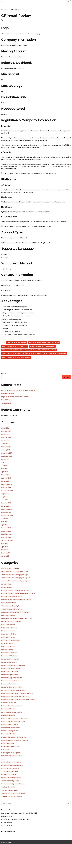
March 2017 (5, 475)
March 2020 (5, 428)
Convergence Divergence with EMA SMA (15, 612)
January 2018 (5, 450)
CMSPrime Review (7, 394)
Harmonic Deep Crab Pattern (11, 678)
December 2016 (6, 484)
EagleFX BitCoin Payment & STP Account (15, 397)
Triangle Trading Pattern (9, 790)
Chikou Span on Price (8, 603)
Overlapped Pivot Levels (9, 725)
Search (3, 374)
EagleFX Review (6, 400)
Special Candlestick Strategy (11, 778)
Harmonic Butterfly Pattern (10, 668)
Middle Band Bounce (8, 715)
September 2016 (7, 491)
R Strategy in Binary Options (11, 753)
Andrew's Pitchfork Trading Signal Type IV (15, 581)
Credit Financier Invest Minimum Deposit (42, 346)
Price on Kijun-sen (7, 743)
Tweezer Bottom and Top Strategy (13, 793)
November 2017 (6, 456)
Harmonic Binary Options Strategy (13, 665)
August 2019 (5, 434)
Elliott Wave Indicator (8, 631)
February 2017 (6, 478)
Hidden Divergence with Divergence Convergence (18, 700)
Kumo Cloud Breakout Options (11, 712)
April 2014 (4, 547)
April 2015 (4, 525)
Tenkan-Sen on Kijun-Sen (10, 781)
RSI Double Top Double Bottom (12, 765)
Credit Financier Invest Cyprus (16, 342)
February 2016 (6, 503)
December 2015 (6, 509)
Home (3, 10)
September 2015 (7, 516)
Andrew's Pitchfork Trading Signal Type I (15, 572)
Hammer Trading (7, 650)
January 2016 (5, 506)
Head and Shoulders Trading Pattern (13, 690)
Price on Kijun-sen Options (10, 746)
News (7, 10)
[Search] (69, 803)
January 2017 (5, 481)
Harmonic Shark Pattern (9, 684)
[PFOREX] (2, 1)
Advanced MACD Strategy (10, 568)
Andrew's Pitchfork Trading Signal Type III (15, 578)
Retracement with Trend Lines (11, 756)
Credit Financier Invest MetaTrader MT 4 (14, 346)
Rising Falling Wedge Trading (11, 762)
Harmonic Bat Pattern (9, 662)
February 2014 (6, 553)
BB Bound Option (7, 587)
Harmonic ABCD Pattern (9, 656)
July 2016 (4, 497)
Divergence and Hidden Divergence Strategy (16, 618)
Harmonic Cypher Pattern (10, 675)
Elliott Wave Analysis (8, 625)
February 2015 (6, 528)
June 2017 (4, 466)
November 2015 (6, 512)
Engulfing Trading (7, 643)
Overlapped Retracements (10, 728)
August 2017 (5, 459)
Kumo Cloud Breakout (8, 709)
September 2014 (7, 540)
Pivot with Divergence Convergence (13, 737)
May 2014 (4, 544)
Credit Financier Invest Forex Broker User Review (43, 342)
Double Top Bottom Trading (11, 622)
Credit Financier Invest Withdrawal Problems (16, 357)
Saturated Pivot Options (9, 771)
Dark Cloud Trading (8, 615)
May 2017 (4, 469)
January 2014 (5, 556)
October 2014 (6, 537)
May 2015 (4, 522)
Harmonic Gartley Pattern (10, 681)
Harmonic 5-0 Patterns (9, 653)
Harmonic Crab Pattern (9, 671)
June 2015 (4, 519)
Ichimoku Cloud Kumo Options (11, 706)
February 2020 (6, 431)
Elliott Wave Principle (8, 634)
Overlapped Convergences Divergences (15, 718)
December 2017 (6, 453)
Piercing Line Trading (8, 734)
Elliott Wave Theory (8, 637)
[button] (68, 803)
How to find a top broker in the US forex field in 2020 (19, 390)
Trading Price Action (8, 787)
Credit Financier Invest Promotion (13, 353)
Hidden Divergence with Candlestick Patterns (17, 693)
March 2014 (5, 550)
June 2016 (4, 500)
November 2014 (6, 534)
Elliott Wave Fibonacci (9, 628)
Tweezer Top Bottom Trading (11, 796)
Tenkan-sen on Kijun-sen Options (12, 784)
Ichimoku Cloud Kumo (8, 703)
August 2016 (5, 494)
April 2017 (4, 472)
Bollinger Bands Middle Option (11, 597)
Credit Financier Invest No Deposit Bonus (15, 350)
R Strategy (5, 750)
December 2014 (6, 531)
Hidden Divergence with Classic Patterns (15, 696)
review (3, 759)
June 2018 (4, 444)
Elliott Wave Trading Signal (10, 640)
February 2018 (6, 447)
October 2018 (6, 437)
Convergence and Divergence (11, 609)
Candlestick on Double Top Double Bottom (16, 600)
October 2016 (6, 487)
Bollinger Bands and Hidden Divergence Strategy (18, 593)
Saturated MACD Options (10, 768)
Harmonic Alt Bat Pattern (10, 659)
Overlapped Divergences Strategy (13, 721)
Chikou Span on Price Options (11, 606)
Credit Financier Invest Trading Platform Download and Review (46, 353)
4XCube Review (6, 403)
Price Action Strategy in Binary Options (14, 740)
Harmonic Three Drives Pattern (12, 687)
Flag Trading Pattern (8, 646)
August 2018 (5, 441)
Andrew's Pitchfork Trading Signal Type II (15, 575)
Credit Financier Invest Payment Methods (43, 350)
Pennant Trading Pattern (10, 731)
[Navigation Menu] (69, 1)
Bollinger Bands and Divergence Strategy (15, 590)
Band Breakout (6, 584)
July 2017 (4, 462)
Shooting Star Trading (8, 775)
